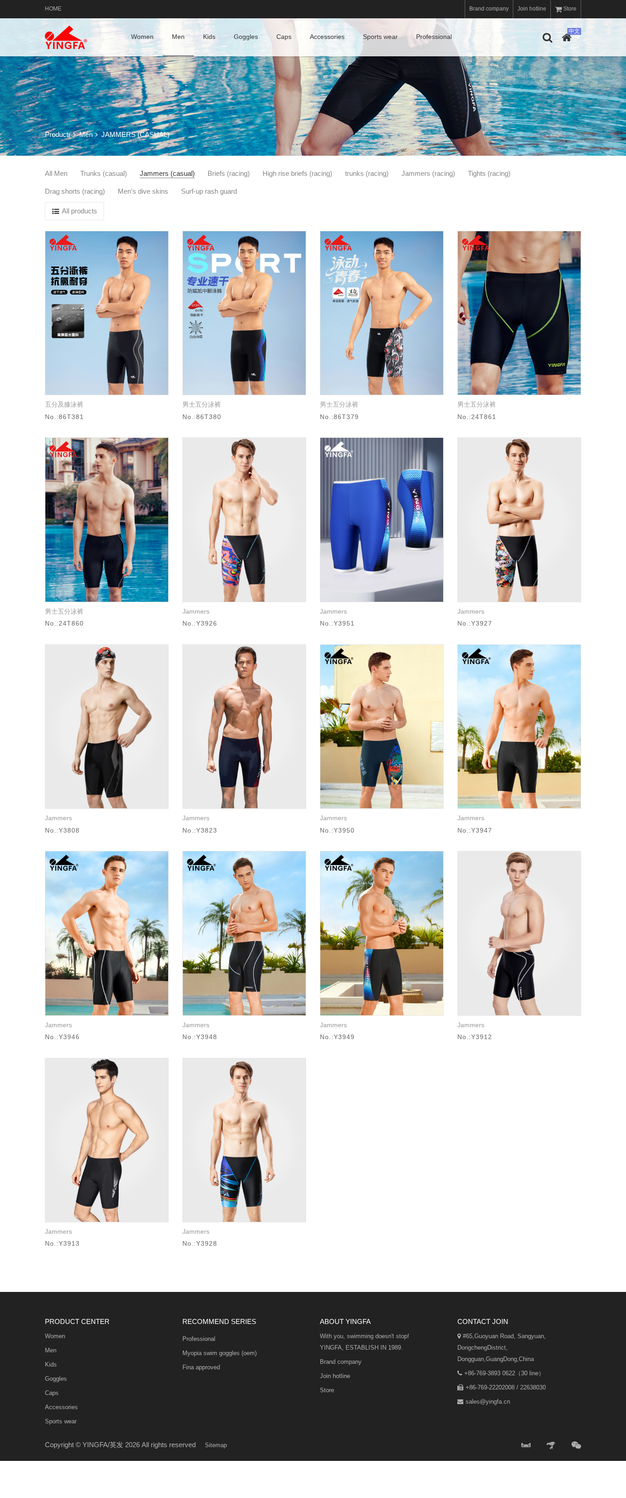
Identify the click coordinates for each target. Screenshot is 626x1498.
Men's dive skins (143, 191)
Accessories (327, 36)
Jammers (195, 611)
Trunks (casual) (103, 173)
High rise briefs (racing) (297, 173)
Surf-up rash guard (209, 191)
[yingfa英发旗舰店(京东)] (552, 1445)
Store (570, 8)
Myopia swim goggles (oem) (219, 1353)
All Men (56, 173)
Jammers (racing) (428, 173)
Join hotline (531, 8)
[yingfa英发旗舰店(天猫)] (526, 1445)
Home (53, 8)
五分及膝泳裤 (64, 404)
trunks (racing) (367, 173)
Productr (58, 134)
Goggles (246, 36)
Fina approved (201, 1367)
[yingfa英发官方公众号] (576, 1445)
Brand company (489, 8)
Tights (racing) (489, 173)
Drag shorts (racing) (75, 191)
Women (142, 36)
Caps (283, 36)
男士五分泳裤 (201, 404)
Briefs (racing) (229, 173)
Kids (209, 36)
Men (178, 36)
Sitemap (216, 1445)
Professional (434, 36)
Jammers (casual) (167, 173)
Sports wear (380, 36)
